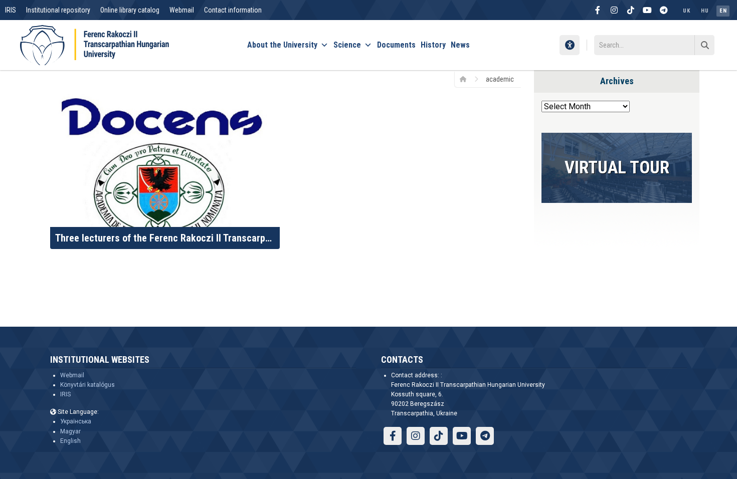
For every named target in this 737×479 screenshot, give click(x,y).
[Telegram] (664, 10)
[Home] (466, 79)
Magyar (70, 431)
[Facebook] (598, 10)
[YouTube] (647, 10)
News (460, 45)
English (70, 440)
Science (347, 45)
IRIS (10, 10)
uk (686, 11)
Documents (396, 45)
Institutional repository (58, 10)
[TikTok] (631, 10)
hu (704, 11)
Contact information (233, 10)
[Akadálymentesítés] (570, 45)
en (722, 11)
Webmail (181, 10)
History (433, 45)
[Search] (704, 45)
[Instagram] (614, 10)
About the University (282, 45)
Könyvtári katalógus (87, 384)
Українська (75, 421)
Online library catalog (129, 10)
